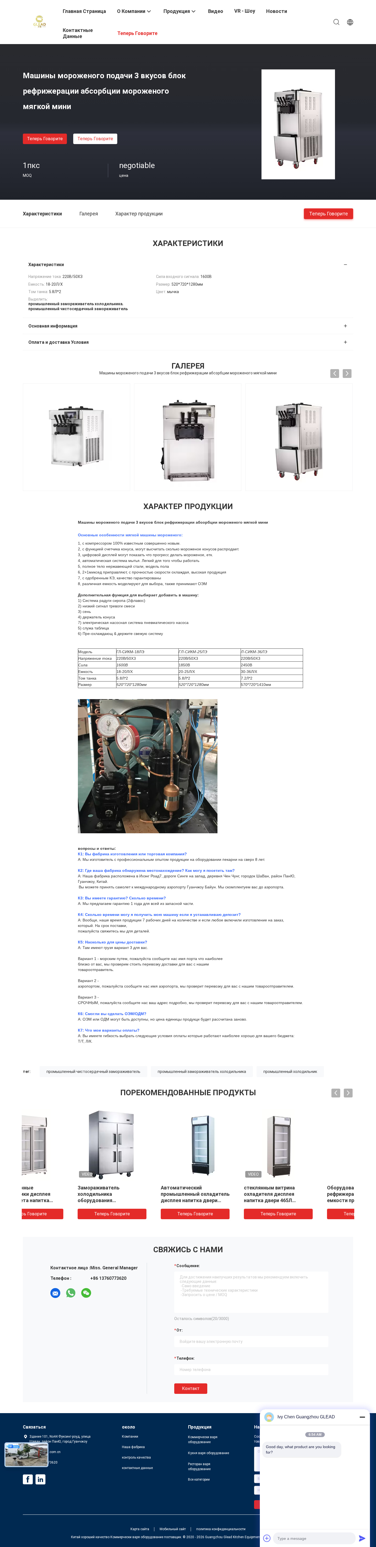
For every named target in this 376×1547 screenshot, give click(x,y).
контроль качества (136, 1457)
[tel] (102, 1293)
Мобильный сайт (173, 1529)
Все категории (199, 1479)
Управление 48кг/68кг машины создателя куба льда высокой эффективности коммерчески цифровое (308, 1200)
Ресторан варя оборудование (199, 1466)
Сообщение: (188, 1266)
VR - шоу (244, 11)
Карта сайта (139, 1529)
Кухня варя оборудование (208, 1453)
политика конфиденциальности (221, 1529)
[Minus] (362, 1417)
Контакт (191, 1388)
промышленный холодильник (290, 1071)
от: (179, 1330)
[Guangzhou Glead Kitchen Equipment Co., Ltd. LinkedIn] (40, 1479)
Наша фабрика (133, 1447)
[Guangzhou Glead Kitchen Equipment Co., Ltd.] (39, 21)
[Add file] (267, 1538)
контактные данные (137, 1468)
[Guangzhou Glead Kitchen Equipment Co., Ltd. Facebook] (28, 1479)
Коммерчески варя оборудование (202, 1439)
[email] (55, 1293)
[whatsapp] (71, 1293)
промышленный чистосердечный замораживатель (93, 1071)
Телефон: (185, 1358)
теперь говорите (45, 138)
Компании (130, 1436)
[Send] (362, 1538)
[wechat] (86, 1293)
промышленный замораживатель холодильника (202, 1071)
